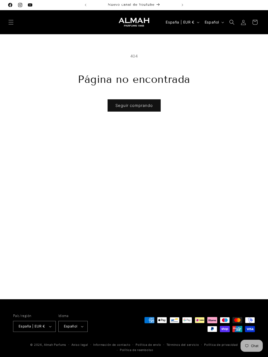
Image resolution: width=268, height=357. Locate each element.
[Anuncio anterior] (85, 5)
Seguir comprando (134, 105)
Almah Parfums (55, 345)
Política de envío (148, 345)
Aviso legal (79, 345)
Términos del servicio (182, 345)
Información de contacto (111, 345)
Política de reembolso (136, 350)
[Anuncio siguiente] (182, 5)
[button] (11, 22)
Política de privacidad (221, 345)
